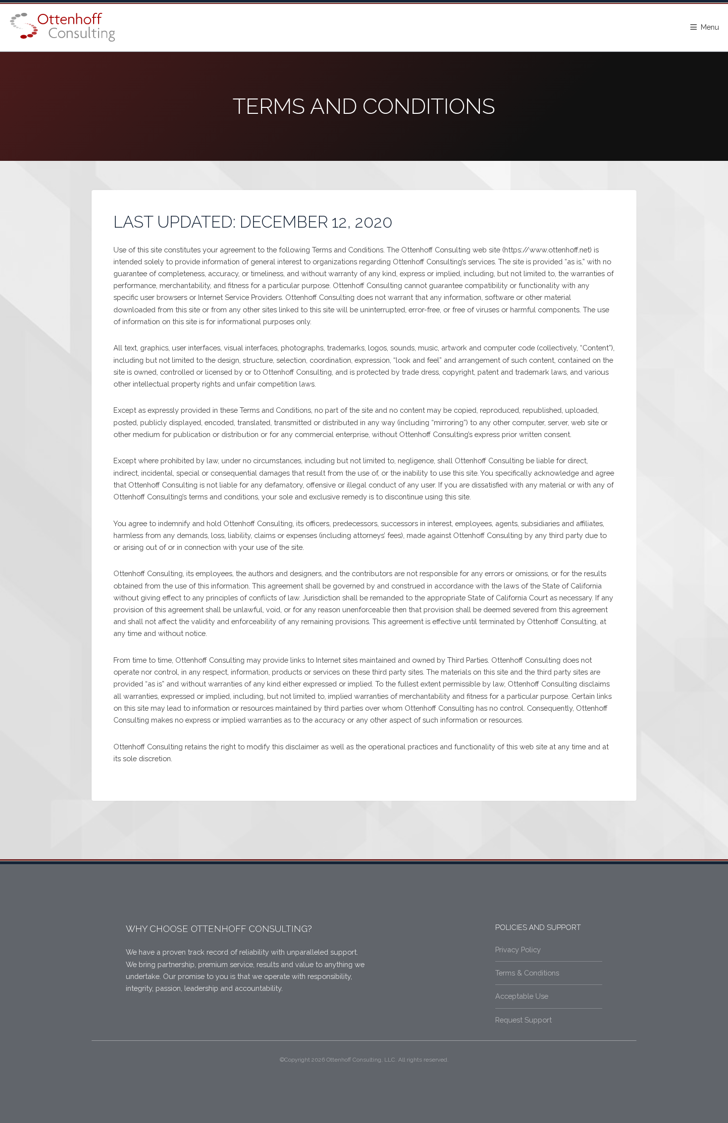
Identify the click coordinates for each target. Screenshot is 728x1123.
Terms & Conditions (527, 973)
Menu (710, 27)
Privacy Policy (518, 949)
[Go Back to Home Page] (62, 27)
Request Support (523, 1020)
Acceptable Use (521, 996)
